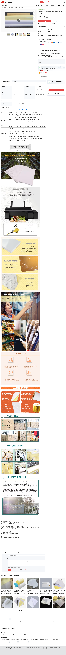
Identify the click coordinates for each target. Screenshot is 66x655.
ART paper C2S (3, 624)
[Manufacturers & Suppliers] (6, 2)
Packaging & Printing (7, 7)
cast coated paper (52, 623)
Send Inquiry (44, 21)
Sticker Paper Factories (34, 639)
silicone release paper (36, 621)
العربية (38, 648)
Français (19, 648)
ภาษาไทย (50, 648)
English (9, 648)
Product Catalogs (15, 619)
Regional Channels (45, 647)
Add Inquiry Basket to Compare (19, 37)
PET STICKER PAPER (36, 623)
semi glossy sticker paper (21, 621)
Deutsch (31, 648)
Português (15, 648)
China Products (13, 647)
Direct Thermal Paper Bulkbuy (47, 642)
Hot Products (8, 647)
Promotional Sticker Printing (14, 634)
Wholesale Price (34, 647)
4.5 (52, 82)
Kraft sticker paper (20, 623)
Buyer (42, 5)
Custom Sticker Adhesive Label (57, 639)
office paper (35, 624)
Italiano (28, 648)
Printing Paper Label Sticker (23, 642)
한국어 (41, 648)
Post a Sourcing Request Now (30, 569)
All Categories (4, 5)
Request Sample (57, 23)
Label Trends (38, 642)
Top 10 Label (32, 642)
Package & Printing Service (14, 7)
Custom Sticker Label (13, 642)
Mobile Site (55, 647)
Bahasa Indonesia (61, 648)
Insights (59, 647)
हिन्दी (46, 648)
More (2, 643)
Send (10, 569)
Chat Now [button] (59, 21)
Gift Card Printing (4, 634)
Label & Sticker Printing (22, 7)
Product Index (51, 647)
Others (50, 624)
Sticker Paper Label (5, 642)
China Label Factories (5, 639)
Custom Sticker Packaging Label (45, 639)
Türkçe (53, 648)
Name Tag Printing (24, 634)
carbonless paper (52, 621)
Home (2, 7)
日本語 (44, 648)
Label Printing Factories (15, 639)
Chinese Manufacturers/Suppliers (20, 647)
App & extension (52, 5)
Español (12, 648)
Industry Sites (40, 647)
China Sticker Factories (24, 639)
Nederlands (35, 648)
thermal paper (3, 623)
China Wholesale (28, 647)
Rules (64, 5)
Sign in (64, 2)
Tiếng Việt (56, 648)
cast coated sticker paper (5, 621)
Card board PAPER (20, 624)
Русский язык (24, 648)
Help (47, 5)
